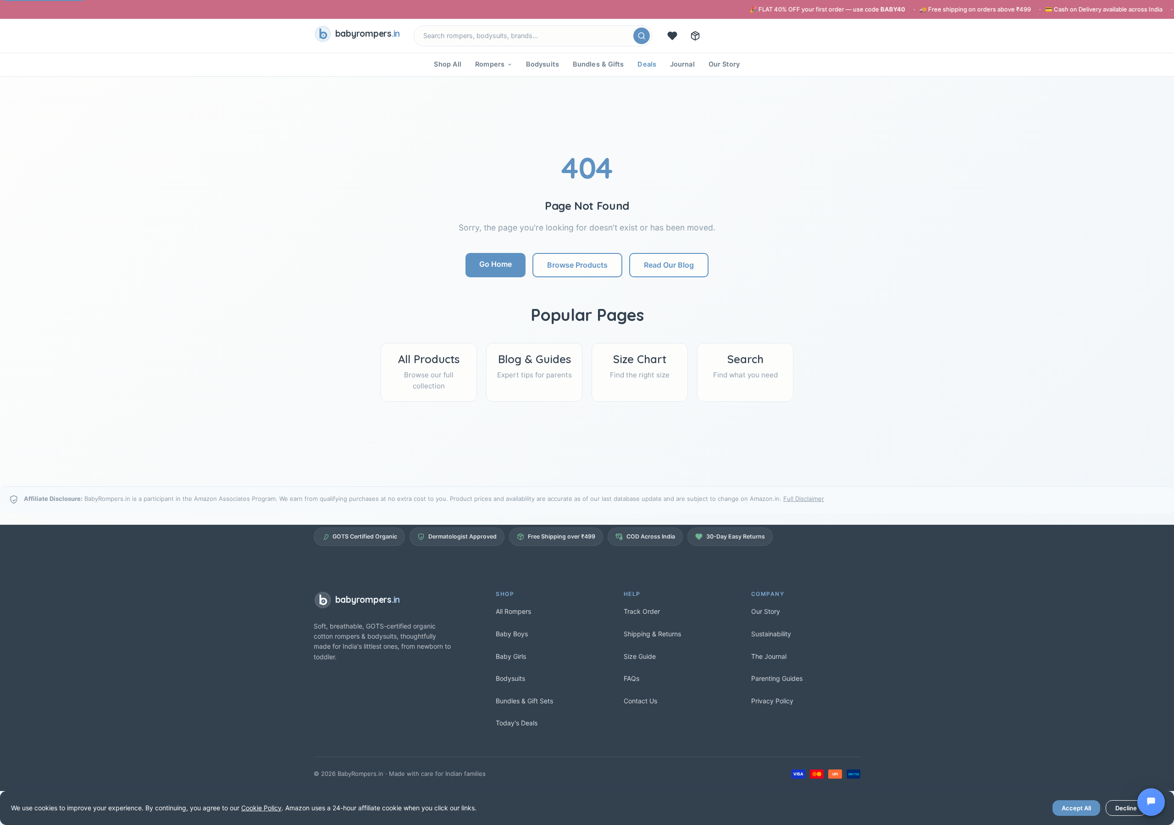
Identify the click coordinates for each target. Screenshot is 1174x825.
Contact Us (640, 701)
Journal (682, 64)
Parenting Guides (777, 678)
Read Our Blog (669, 264)
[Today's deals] (672, 36)
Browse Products (577, 264)
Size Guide (640, 656)
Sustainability (771, 634)
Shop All (447, 64)
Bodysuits (542, 64)
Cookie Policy (261, 808)
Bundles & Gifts (598, 64)
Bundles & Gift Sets (524, 701)
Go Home (495, 264)
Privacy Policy (772, 701)
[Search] (641, 36)
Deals (646, 64)
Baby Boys (512, 634)
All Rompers (513, 611)
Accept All (1076, 808)
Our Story (724, 64)
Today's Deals (516, 723)
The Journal (768, 656)
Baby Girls (511, 656)
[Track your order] (695, 36)
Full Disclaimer (803, 498)
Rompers (489, 64)
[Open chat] (1151, 802)
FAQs (631, 678)
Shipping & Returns (652, 634)
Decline (1126, 808)
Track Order (642, 611)
